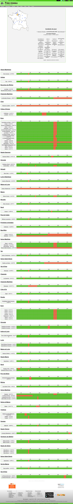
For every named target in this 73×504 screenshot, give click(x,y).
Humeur (54, 503)
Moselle (3, 199)
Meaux (6, 406)
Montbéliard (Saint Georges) (8, 301)
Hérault (3, 169)
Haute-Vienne (5, 429)
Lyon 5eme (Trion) (7, 386)
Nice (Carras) (6, 73)
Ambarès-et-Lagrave (6, 326)
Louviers (6, 140)
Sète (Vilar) (6, 173)
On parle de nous (20, 493)
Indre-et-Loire (5, 331)
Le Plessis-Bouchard (6, 476)
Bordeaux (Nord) (6, 164)
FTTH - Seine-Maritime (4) (54, 55)
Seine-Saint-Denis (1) (61, 44)
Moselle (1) (54, 43)
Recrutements (20, 494)
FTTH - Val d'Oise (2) (54, 56)
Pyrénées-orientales (7, 222)
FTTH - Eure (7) (54, 49)
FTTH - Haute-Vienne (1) (47, 51)
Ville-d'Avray (6, 450)
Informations (8, 6)
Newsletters (10, 494)
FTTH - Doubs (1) (47, 49)
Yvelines (3, 410)
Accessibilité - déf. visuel (12, 493)
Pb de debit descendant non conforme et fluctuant (28, 503)
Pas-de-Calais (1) (41, 44)
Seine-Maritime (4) (54, 45)
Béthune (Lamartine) (6, 219)
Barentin (6, 394)
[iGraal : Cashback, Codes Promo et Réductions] (12, 488)
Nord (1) (61, 43)
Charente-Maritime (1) (41, 41)
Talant (6, 293)
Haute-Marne (5, 357)
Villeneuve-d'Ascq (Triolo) (6, 370)
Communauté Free (39, 494)
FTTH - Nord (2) (54, 53)
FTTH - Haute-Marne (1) (40, 51)
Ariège (3, 77)
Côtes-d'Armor (5, 109)
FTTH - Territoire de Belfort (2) (47, 57)
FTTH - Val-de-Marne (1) (61, 57)
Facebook (10, 495)
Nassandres (6, 143)
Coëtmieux (6, 113)
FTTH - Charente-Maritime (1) (47, 48)
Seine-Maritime (5, 239)
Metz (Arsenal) (6, 203)
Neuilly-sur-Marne (6, 263)
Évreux (6, 310)
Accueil (2, 6)
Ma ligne (13, 6)
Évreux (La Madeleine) (6, 125)
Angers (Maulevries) (6, 188)
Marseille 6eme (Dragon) (6, 90)
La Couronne (6, 278)
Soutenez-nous (20, 492)
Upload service (30, 495)
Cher (2, 101)
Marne (3, 192)
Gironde (3, 160)
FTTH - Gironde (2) (61, 49)
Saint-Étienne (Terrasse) (6, 344)
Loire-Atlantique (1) (61, 42)
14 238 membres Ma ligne (4, 0)
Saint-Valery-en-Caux (6, 398)
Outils (21, 6)
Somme (3, 421)
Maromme (6, 244)
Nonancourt (6, 315)
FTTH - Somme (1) (40, 56)
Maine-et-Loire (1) (41, 43)
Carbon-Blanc (6, 165)
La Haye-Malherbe (6, 131)
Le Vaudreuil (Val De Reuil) (8, 135)
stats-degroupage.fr (30, 496)
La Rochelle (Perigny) (6, 98)
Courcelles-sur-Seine (6, 122)
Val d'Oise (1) (41, 46)
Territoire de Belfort (7, 436)
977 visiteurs (10, 492)
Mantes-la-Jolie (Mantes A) (8, 413)
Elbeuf (6, 243)
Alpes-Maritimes (6, 69)
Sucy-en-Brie (6, 468)
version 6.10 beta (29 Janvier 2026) (43, 499)
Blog (29, 6)
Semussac (6, 286)
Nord (2, 207)
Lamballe (6, 114)
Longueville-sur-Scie (6, 397)
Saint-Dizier (6, 361)
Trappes (6, 416)
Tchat (25, 6)
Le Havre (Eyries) (6, 395)
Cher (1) (48, 40)
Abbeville (6, 425)
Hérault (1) (54, 42)
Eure (2, 118)
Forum (33, 6)
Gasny (6, 126)
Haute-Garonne (5, 152)
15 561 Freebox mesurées (12, 0)
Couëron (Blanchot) (6, 181)
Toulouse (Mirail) (6, 156)
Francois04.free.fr (39, 493)
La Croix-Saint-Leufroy (6, 129)
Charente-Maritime (6, 94)
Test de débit (29, 493)
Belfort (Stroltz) (6, 440)
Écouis (6, 123)
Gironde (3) (41, 42)
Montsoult (6, 270)
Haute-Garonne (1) (48, 42)
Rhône (3, 382)
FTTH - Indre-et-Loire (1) (61, 51)
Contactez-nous (11, 497)
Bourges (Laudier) (6, 105)
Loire (2, 340)
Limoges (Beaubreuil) (6, 433)
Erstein (6, 234)
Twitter (13, 495)
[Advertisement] (51, 19)
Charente (3, 274)
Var (2, 251)
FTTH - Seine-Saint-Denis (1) (61, 55)
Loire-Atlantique (6, 177)
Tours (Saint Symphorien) (6, 335)
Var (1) (48, 46)
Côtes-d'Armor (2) (54, 40)
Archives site (10, 496)
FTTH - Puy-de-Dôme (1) (61, 53)
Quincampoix (6, 246)
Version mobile (30, 492)
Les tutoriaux (20, 495)
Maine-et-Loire (5, 184)
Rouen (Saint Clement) (6, 247)
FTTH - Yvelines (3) (40, 58)
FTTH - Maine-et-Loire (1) (47, 53)
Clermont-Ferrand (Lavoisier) (8, 377)
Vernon (6, 147)
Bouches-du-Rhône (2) (61, 39)
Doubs (3, 297)
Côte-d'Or (4, 289)
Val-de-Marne (5, 464)
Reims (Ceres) (6, 196)
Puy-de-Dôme (5, 373)
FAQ (17, 6)
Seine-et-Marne (5, 402)
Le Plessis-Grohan (6, 134)
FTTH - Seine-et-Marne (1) (47, 55)
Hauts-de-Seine (5, 446)
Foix (6, 81)
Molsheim (6, 235)
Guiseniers (6, 128)
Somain (6, 211)
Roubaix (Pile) (6, 368)
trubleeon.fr (38, 492)
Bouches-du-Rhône (7, 85)
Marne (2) (48, 43)
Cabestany (6, 226)
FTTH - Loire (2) (40, 53)
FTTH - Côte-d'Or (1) (40, 49)
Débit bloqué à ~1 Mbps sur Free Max (44, 503)
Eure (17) (61, 40)
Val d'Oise (4, 266)
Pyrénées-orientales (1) (48, 45)
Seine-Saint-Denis (6, 259)
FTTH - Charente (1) (40, 48)
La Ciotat (6, 89)
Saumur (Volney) (6, 353)
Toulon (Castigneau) (6, 255)
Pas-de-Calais (5, 215)
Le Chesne (6, 132)
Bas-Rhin (4, 230)
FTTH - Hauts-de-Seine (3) (54, 51)
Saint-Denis (6, 460)
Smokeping (29, 494)
